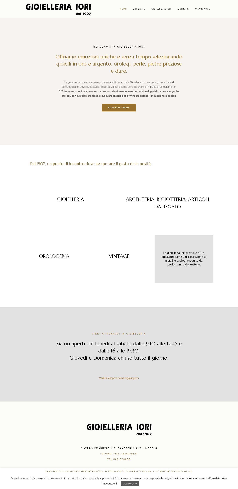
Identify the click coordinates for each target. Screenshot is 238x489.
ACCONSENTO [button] (130, 484)
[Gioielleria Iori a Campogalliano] (119, 429)
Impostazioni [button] (109, 483)
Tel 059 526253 (119, 459)
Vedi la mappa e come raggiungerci (119, 378)
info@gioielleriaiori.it (119, 453)
